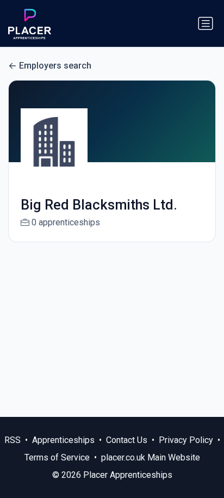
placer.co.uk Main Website (150, 457)
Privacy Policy (186, 440)
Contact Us (126, 440)
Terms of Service (57, 457)
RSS (12, 440)
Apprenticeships (63, 440)
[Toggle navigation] (205, 23)
